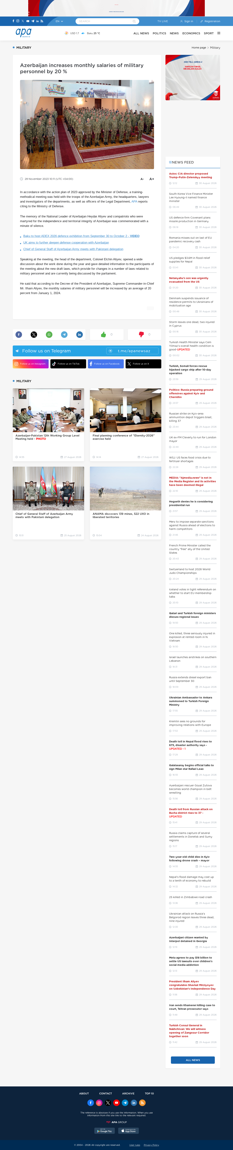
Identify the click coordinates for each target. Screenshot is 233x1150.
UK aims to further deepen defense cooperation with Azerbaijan (66, 242)
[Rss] (42, 21)
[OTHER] (217, 33)
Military (215, 47)
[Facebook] (13, 21)
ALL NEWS (141, 33)
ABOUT (84, 1093)
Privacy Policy (151, 1145)
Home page (199, 47)
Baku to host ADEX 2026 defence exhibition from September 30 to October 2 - (81, 236)
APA (134, 201)
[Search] (134, 21)
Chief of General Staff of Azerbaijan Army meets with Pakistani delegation (73, 249)
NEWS (174, 33)
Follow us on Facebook (107, 363)
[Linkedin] (37, 21)
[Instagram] (17, 21)
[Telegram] (32, 21)
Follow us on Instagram (32, 363)
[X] (22, 21)
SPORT (209, 33)
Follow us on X (141, 363)
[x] (108, 1103)
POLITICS (159, 33)
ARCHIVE (128, 1093)
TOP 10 (149, 1093)
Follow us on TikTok (69, 363)
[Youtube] (27, 21)
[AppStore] (128, 1131)
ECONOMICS (191, 33)
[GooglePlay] (104, 1131)
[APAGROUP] (116, 1122)
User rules (134, 1145)
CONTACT (105, 1093)
